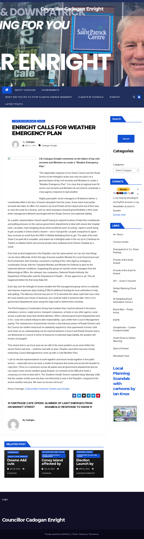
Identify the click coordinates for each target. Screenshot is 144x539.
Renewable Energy (84, 452)
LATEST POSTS (14, 104)
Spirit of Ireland (121, 348)
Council (41, 121)
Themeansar (93, 534)
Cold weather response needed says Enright (47, 389)
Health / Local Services (17, 456)
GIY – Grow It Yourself (124, 281)
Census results (120, 242)
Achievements (50, 90)
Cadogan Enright (49, 145)
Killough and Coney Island (53, 452)
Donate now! (119, 215)
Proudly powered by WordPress (58, 534)
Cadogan (30, 142)
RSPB (116, 320)
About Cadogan (25, 90)
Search (116, 119)
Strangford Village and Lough (87, 455)
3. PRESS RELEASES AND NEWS (24, 121)
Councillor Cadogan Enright (72, 9)
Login (5, 499)
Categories (118, 164)
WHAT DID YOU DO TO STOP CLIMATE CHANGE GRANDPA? (38, 97)
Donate (115, 97)
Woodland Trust (121, 356)
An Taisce (118, 234)
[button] (134, 97)
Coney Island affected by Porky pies (52, 463)
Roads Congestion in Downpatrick (50, 455)
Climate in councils (91, 97)
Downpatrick (13, 452)
